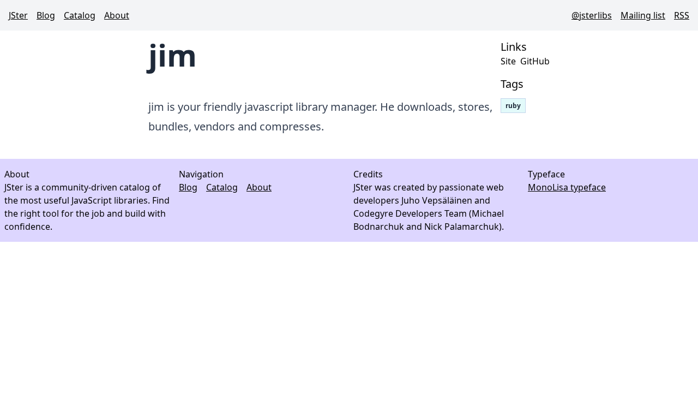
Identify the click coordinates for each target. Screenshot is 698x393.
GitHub (535, 61)
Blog (46, 15)
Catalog (79, 15)
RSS (681, 15)
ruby (513, 105)
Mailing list (643, 15)
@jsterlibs (591, 15)
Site (508, 61)
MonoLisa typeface (567, 187)
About (116, 15)
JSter (18, 15)
